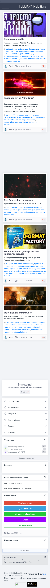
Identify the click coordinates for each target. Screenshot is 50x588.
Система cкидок (25, 525)
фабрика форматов (14, 263)
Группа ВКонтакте (25, 508)
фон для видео (12, 207)
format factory (28, 263)
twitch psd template (34, 327)
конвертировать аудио (13, 268)
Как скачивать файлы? (13, 483)
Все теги (25, 550)
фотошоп (14, 51)
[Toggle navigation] (5, 6)
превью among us (14, 56)
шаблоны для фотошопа (27, 49)
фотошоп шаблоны (26, 51)
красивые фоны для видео (20, 209)
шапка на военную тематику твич (17, 329)
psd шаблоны (11, 49)
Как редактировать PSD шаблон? (18, 488)
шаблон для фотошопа (29, 322)
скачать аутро (39, 117)
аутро (8, 115)
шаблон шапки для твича (20, 324)
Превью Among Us (14, 39)
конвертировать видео (34, 266)
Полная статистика (26, 458)
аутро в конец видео (25, 117)
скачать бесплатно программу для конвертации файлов (25, 272)
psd (7, 322)
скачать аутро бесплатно (25, 119)
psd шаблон (14, 322)
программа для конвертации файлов (23, 264)
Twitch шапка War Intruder (18, 312)
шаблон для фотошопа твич (15, 327)
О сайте (24, 392)
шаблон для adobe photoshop (15, 332)
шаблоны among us (11, 53)
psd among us (25, 53)
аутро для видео (23, 115)
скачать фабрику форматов (34, 268)
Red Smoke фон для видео (18, 200)
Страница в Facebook (25, 514)
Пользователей (13, 452)
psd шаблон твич (37, 324)
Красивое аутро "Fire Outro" (19, 97)
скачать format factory (12, 271)
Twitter (25, 519)
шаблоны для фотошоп (29, 58)
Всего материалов (15, 446)
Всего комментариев (15, 449)
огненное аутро (21, 122)
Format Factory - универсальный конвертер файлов (21, 252)
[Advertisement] (25, 153)
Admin (11, 66)
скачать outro (9, 119)
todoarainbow (32, 6)
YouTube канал (25, 503)
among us (39, 51)
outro (14, 115)
